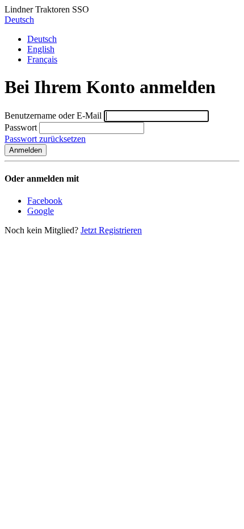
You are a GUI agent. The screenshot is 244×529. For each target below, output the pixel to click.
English (40, 49)
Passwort (21, 127)
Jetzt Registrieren (111, 230)
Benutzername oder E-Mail (53, 115)
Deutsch (19, 19)
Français (42, 59)
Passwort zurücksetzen (45, 139)
